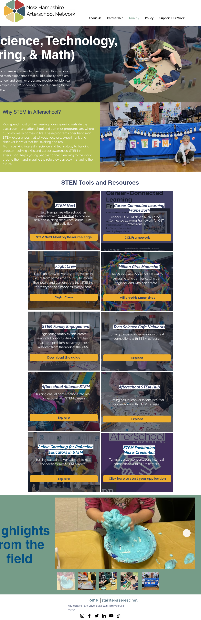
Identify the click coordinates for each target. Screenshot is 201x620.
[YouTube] (111, 615)
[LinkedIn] (104, 615)
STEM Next (66, 216)
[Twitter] (96, 615)
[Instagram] (82, 615)
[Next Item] (187, 533)
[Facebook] (89, 615)
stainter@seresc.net (119, 600)
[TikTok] (118, 615)
